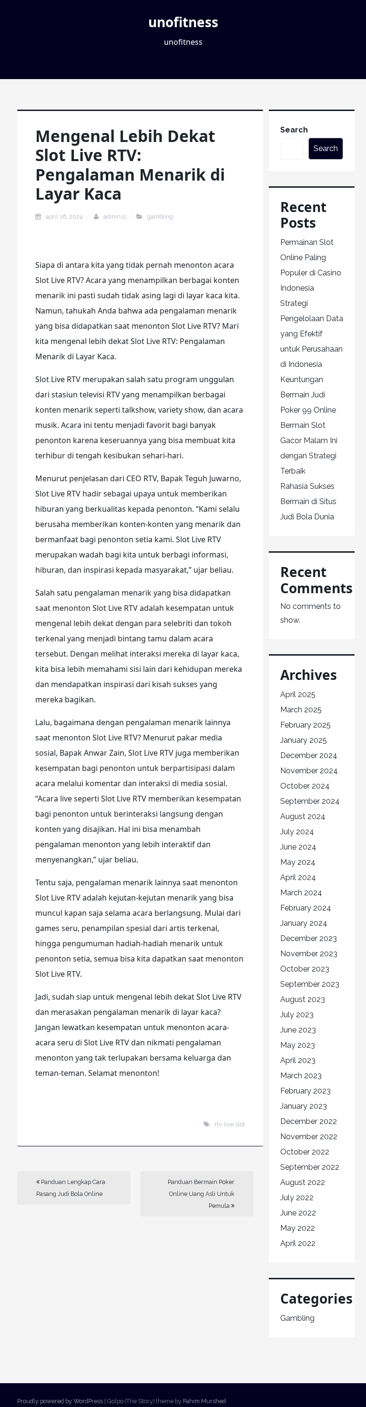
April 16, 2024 (65, 216)
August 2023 (302, 999)
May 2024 (297, 862)
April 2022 (297, 1243)
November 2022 (308, 1136)
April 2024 (298, 877)
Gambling (160, 216)
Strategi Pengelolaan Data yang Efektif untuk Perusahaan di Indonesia (311, 334)
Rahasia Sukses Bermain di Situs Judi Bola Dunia (308, 501)
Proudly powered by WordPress (60, 1401)
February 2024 (305, 907)
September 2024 (310, 801)
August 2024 (302, 816)
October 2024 (305, 785)
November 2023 (308, 953)
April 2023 (297, 1060)
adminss (114, 216)
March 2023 (301, 1075)
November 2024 (309, 770)
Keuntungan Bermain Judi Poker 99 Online (308, 395)
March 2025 (301, 709)
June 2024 (298, 846)
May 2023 (297, 1045)
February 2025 (305, 724)
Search (294, 129)
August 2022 (302, 1182)
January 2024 (303, 923)
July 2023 (297, 1014)
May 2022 (297, 1228)
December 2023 (308, 938)
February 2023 (305, 1090)
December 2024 (308, 755)
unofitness (183, 22)
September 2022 (309, 1167)
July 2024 (297, 831)
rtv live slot (229, 1124)
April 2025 (297, 694)
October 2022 (304, 1151)
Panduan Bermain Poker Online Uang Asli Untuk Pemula (201, 1193)
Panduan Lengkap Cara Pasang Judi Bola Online (70, 1187)
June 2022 (298, 1212)
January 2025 (303, 740)
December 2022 (308, 1121)
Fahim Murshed (204, 1401)
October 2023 (304, 968)
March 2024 (301, 892)
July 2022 (297, 1197)
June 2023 (298, 1029)
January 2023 (303, 1106)
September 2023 (309, 984)
